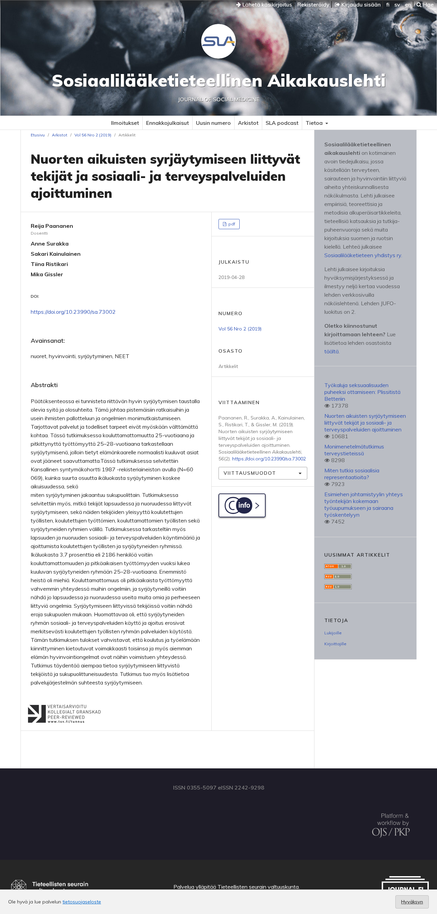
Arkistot (248, 122)
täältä (331, 351)
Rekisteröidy (313, 4)
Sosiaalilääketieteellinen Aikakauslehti (219, 80)
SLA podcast (282, 122)
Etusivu (38, 134)
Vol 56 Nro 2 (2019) (92, 134)
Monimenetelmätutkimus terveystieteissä (354, 450)
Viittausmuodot (250, 473)
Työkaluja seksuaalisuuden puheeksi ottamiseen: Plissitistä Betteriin (362, 392)
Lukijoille (333, 632)
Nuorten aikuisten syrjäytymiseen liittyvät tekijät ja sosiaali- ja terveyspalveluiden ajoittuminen (365, 422)
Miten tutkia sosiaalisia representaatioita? (351, 474)
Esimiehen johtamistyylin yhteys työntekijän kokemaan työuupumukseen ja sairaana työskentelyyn (363, 504)
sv (397, 4)
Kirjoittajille (335, 643)
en (408, 4)
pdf (231, 223)
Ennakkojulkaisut (167, 122)
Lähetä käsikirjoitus (266, 4)
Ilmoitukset (125, 122)
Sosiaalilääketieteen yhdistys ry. (363, 255)
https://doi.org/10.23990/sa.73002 (73, 311)
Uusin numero (213, 122)
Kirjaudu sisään (360, 4)
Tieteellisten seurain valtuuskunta (258, 886)
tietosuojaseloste (81, 902)
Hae (428, 4)
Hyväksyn (412, 902)
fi (388, 4)
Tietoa (315, 122)
